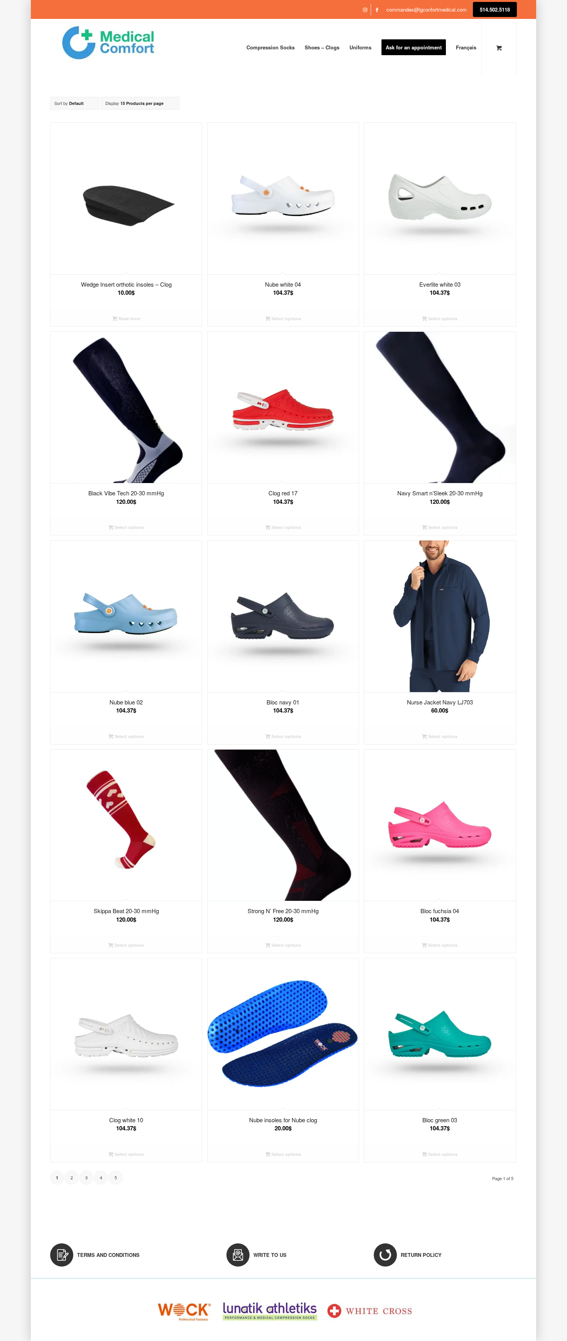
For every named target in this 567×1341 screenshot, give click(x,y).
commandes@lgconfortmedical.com (426, 9)
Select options (285, 318)
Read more (128, 318)
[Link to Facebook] (377, 9)
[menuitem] (270, 47)
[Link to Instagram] (365, 9)
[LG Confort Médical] (108, 47)
